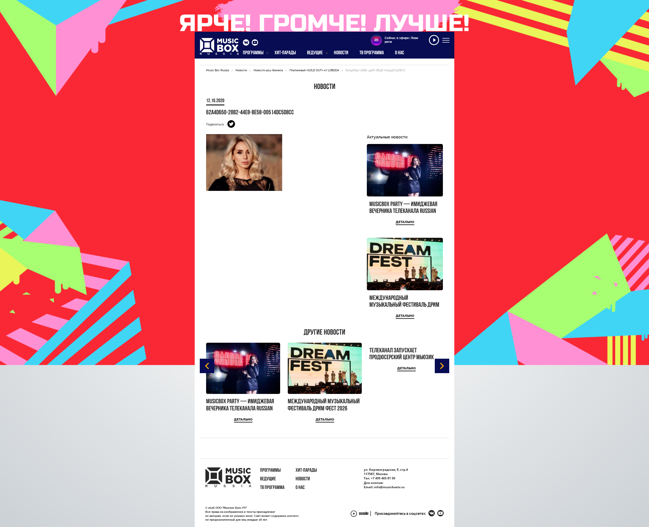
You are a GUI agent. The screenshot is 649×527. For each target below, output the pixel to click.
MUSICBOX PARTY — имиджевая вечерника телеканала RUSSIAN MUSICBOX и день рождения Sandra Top (403, 208)
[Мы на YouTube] (255, 43)
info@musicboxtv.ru (389, 487)
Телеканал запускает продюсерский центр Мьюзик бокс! (401, 354)
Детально (405, 222)
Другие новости (324, 333)
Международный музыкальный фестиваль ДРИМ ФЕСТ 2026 (404, 301)
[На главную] (219, 48)
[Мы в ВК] (246, 43)
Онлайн (363, 514)
